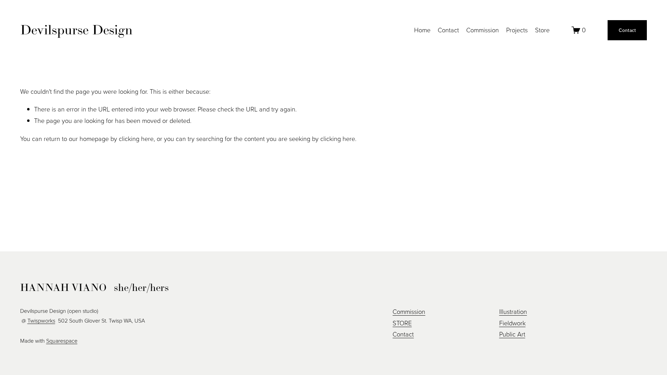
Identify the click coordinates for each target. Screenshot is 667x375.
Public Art (512, 334)
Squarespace (61, 340)
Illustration (513, 311)
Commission (482, 29)
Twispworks (41, 320)
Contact (448, 29)
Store (542, 29)
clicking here (136, 138)
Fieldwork (512, 322)
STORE (402, 322)
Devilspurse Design (76, 29)
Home (422, 29)
